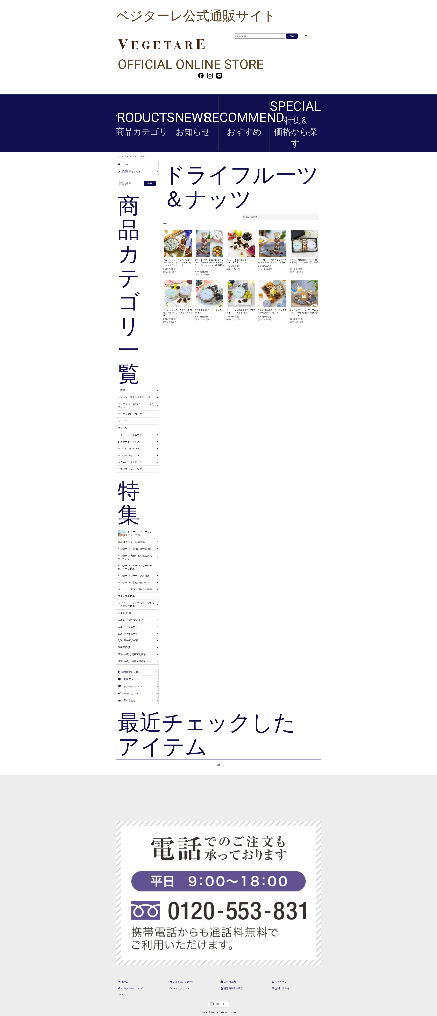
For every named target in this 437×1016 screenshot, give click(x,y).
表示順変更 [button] (252, 217)
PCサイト (220, 1004)
